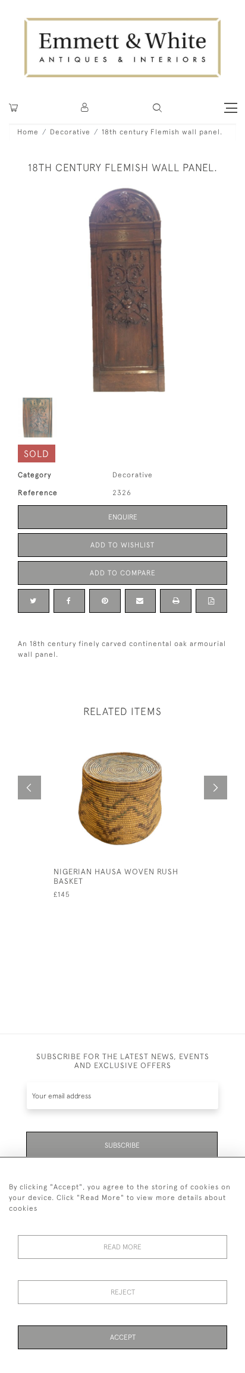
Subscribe (122, 1145)
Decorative (70, 132)
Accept (123, 1337)
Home (28, 132)
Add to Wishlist (122, 545)
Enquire (122, 517)
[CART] (13, 108)
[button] (157, 108)
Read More (122, 1247)
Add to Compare (123, 573)
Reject (123, 1292)
